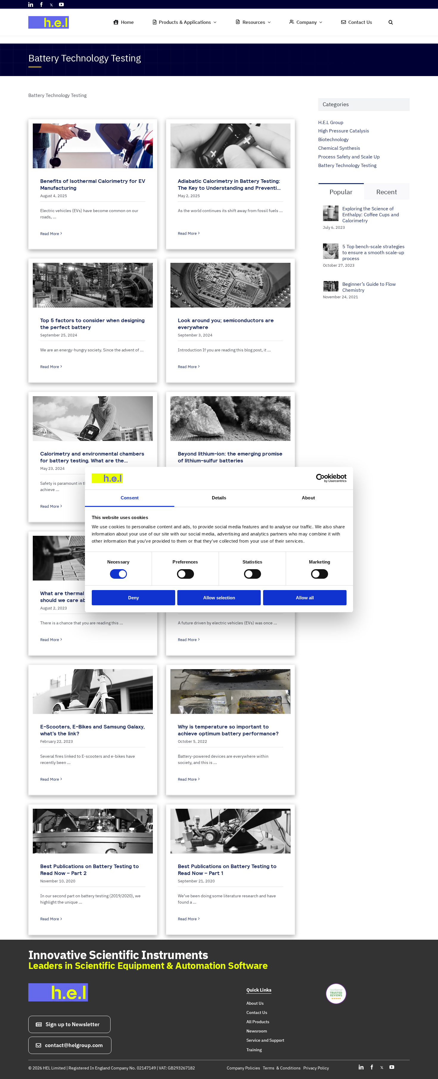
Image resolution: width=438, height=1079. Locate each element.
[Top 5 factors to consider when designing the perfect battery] (93, 285)
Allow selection (219, 597)
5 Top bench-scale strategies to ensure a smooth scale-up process (373, 252)
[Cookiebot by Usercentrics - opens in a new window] (320, 478)
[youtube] (61, 4)
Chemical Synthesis (339, 148)
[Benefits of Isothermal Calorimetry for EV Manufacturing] (93, 146)
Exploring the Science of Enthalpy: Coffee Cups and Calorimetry (370, 214)
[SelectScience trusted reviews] (336, 986)
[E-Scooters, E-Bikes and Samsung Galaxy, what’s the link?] (93, 691)
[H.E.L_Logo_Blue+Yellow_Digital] (50, 14)
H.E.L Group (330, 122)
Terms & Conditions (282, 1068)
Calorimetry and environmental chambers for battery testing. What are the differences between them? (92, 460)
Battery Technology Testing (347, 165)
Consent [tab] (130, 497)
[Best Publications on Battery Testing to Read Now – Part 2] (93, 831)
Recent (386, 191)
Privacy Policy (316, 1068)
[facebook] (41, 4)
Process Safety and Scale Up (349, 157)
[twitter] (51, 4)
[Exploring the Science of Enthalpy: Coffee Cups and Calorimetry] (330, 210)
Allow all (305, 597)
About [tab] (308, 497)
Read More (49, 233)
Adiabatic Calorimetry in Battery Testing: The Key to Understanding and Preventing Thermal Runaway (230, 187)
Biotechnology (333, 139)
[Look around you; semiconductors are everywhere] (230, 285)
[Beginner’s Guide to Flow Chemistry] (330, 285)
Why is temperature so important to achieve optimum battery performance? (228, 730)
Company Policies (243, 1068)
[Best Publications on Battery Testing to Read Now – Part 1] (230, 831)
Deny (133, 597)
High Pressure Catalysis (343, 131)
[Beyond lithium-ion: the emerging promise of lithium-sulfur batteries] (230, 418)
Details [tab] (219, 497)
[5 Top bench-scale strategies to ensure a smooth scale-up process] (330, 248)
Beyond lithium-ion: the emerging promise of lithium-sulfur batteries (230, 457)
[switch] (185, 574)
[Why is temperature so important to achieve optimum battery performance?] (230, 691)
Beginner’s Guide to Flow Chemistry (369, 287)
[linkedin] (30, 4)
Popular (341, 191)
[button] (391, 22)
